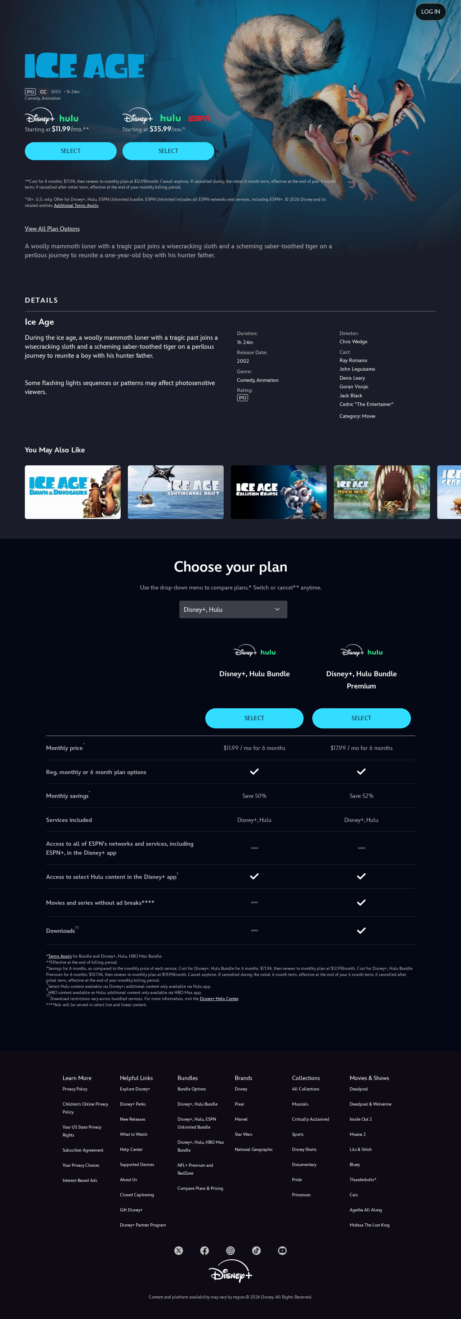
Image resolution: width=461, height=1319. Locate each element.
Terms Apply (60, 956)
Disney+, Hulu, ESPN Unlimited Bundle (197, 1123)
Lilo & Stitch (361, 1149)
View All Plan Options (52, 228)
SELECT (71, 151)
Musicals (300, 1104)
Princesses (301, 1194)
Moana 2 (358, 1134)
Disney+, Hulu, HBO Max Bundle (201, 1146)
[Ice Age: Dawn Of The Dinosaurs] (73, 492)
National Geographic (254, 1149)
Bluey (355, 1164)
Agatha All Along (366, 1209)
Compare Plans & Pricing (200, 1188)
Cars (354, 1194)
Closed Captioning (137, 1194)
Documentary (304, 1164)
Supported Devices (137, 1164)
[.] (178, 1250)
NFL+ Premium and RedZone (195, 1169)
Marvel (241, 1119)
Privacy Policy (75, 1089)
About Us (128, 1179)
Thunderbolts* (363, 1179)
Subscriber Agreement (83, 1150)
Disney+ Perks (133, 1104)
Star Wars (243, 1134)
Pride (297, 1179)
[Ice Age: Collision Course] (279, 492)
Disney (241, 1089)
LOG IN (430, 11)
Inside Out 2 (361, 1119)
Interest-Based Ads (80, 1180)
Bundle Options (192, 1089)
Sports (298, 1134)
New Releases (133, 1119)
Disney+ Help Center (219, 998)
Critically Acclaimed (310, 1119)
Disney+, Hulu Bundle (198, 1104)
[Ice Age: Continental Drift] (176, 492)
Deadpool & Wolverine (370, 1104)
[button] (144, 1078)
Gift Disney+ (131, 1209)
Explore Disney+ (135, 1089)
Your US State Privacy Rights (82, 1131)
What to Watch (133, 1134)
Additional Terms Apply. (76, 205)
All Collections (305, 1089)
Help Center (131, 1149)
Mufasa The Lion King (370, 1225)
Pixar (239, 1104)
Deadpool (359, 1089)
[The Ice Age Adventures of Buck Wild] (382, 492)
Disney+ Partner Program (143, 1225)
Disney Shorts (304, 1149)
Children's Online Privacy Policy (85, 1108)
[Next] (447, 491)
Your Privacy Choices (81, 1165)
